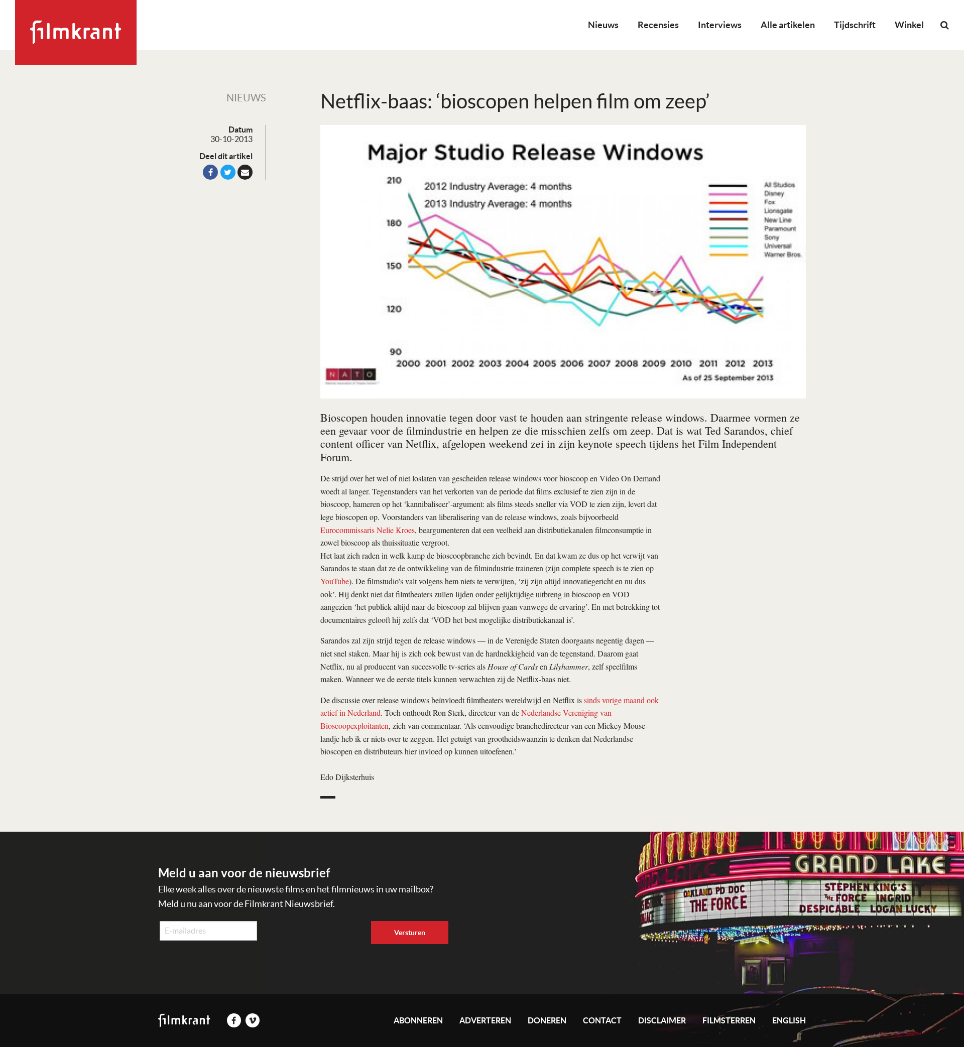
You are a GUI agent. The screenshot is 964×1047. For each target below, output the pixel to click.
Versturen (409, 933)
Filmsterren (729, 1020)
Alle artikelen (788, 25)
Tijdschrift (855, 25)
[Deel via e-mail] (245, 172)
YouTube (334, 581)
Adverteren (485, 1020)
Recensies (658, 25)
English (789, 1020)
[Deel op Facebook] (210, 172)
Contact (602, 1020)
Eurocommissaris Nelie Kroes (367, 530)
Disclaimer (662, 1020)
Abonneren (418, 1020)
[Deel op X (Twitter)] (227, 172)
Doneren (547, 1020)
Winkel (909, 25)
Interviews (720, 25)
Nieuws (603, 25)
